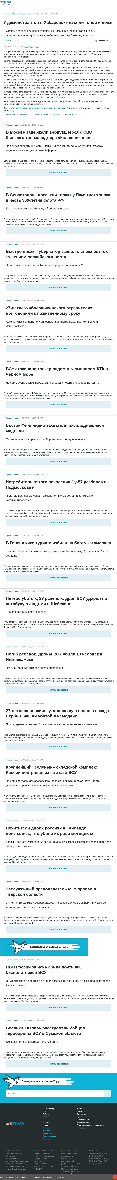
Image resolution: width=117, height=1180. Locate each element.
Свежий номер (48, 1109)
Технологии (47, 1128)
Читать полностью (58, 172)
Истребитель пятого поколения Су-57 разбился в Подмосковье (56, 485)
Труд (15, 1124)
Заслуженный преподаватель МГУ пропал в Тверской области (51, 892)
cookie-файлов (62, 1177)
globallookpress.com (31, 47)
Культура (80, 1117)
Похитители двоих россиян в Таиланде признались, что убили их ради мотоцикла (49, 831)
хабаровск (70, 114)
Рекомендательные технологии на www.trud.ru (90, 1126)
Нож (46, 114)
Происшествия (26, 14)
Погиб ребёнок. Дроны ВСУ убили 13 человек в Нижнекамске (54, 657)
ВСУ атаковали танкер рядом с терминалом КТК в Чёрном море (57, 371)
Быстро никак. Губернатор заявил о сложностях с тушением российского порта (57, 254)
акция (57, 114)
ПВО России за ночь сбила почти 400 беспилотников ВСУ (44, 970)
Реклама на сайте (84, 1120)
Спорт (45, 1120)
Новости (46, 1111)
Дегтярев (10, 114)
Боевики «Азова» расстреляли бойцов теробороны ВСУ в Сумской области (45, 1031)
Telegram (46, 1139)
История (46, 1117)
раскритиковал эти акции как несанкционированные (40, 108)
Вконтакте (47, 1131)
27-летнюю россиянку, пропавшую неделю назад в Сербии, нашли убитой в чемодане (58, 713)
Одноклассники (49, 1136)
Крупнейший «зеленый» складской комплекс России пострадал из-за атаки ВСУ (52, 770)
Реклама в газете (83, 1122)
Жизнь (15, 14)
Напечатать (103, 41)
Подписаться (107, 1093)
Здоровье (46, 1122)
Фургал (23, 114)
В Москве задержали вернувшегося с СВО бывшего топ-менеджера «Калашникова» (49, 135)
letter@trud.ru (72, 1174)
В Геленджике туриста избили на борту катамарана (58, 542)
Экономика (81, 1114)
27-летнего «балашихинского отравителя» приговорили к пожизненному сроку (49, 311)
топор (36, 114)
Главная (7, 14)
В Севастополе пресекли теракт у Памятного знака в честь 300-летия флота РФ (58, 197)
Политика (81, 1111)
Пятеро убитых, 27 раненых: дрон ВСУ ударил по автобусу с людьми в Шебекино (56, 601)
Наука (45, 1125)
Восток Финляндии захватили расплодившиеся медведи (55, 428)
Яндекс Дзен (48, 1133)
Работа (46, 1114)
